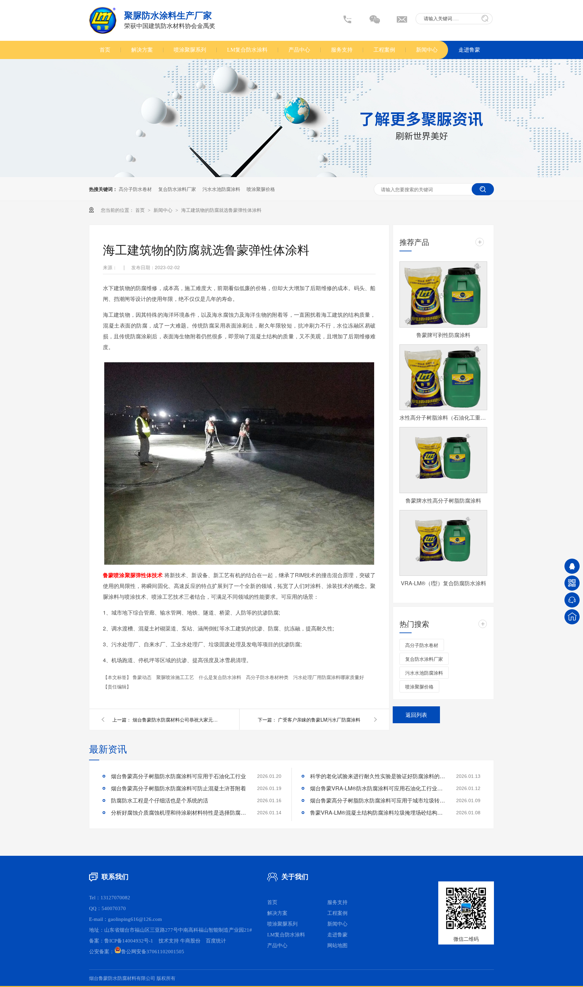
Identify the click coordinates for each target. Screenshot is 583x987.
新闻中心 (427, 50)
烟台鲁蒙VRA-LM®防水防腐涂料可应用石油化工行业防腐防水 (377, 788)
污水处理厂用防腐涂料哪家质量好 (328, 677)
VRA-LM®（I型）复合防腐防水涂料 (443, 583)
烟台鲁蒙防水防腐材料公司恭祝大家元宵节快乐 (176, 719)
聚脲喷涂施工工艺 (175, 677)
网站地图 (337, 945)
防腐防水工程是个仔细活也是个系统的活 (159, 800)
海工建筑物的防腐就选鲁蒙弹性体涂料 (221, 209)
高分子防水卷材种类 (268, 677)
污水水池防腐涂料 (221, 189)
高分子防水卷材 (135, 189)
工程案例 (384, 50)
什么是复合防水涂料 (221, 677)
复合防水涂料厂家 (177, 189)
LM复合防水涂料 (247, 50)
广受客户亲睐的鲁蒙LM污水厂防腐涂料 (319, 719)
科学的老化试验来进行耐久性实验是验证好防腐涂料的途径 (377, 776)
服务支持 (342, 50)
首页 (105, 50)
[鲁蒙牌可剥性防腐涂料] (443, 294)
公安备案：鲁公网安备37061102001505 (136, 951)
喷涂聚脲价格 (261, 189)
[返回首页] (572, 616)
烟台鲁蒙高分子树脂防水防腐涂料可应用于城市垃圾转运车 (377, 800)
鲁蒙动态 (143, 677)
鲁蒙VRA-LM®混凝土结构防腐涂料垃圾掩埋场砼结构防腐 (377, 812)
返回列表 (416, 714)
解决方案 (142, 50)
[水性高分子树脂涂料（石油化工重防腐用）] (443, 377)
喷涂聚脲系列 (190, 50)
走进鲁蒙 (469, 50)
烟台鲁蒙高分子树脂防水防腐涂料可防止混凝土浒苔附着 (178, 788)
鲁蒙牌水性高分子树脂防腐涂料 (443, 500)
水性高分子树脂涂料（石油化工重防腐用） (443, 417)
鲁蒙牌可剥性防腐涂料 (443, 335)
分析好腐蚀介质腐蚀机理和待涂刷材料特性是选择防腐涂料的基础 (178, 812)
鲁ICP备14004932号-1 (128, 940)
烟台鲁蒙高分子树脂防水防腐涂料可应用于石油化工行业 (178, 776)
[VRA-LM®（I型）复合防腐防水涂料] (443, 543)
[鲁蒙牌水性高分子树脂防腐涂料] (443, 460)
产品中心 (299, 50)
